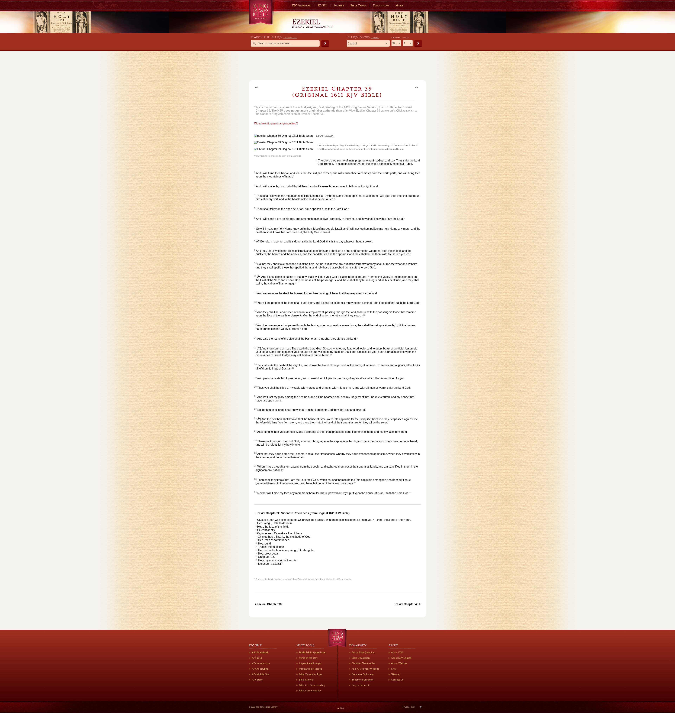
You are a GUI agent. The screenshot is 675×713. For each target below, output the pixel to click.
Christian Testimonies (363, 663)
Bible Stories (306, 679)
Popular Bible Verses (310, 668)
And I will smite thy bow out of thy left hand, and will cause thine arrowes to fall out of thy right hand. (317, 186)
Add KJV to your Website (365, 668)
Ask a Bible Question (363, 652)
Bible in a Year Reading (312, 685)
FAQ (393, 668)
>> (416, 87)
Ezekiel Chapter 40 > (407, 604)
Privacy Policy (409, 707)
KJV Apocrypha (260, 668)
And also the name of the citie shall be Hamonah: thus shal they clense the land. (306, 338)
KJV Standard (301, 5)
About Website (399, 663)
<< (256, 87)
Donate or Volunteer (363, 674)
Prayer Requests (361, 685)
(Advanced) (290, 37)
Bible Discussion (361, 657)
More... (400, 5)
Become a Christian (362, 679)
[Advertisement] (337, 67)
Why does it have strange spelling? (276, 123)
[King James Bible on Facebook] (420, 707)
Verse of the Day (308, 657)
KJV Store (257, 679)
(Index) (375, 37)
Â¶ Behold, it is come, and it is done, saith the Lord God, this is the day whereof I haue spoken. (314, 241)
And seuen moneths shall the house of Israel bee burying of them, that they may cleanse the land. (317, 293)
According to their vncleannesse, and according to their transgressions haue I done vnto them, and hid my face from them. (332, 431)
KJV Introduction (261, 663)
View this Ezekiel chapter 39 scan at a (277, 156)
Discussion (381, 5)
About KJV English (401, 657)
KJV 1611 (322, 5)
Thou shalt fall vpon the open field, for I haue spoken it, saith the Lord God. (302, 209)
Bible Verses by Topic (311, 674)
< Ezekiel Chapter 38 (268, 604)
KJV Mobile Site (260, 674)
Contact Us (397, 679)
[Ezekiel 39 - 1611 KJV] (285, 135)
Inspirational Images (310, 663)
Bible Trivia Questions (312, 652)
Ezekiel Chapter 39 (368, 110)
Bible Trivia (359, 5)
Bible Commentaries (310, 690)
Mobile (339, 5)
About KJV (397, 652)
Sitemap (395, 674)
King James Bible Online (262, 12)
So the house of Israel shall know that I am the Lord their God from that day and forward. (311, 409)
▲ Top (340, 708)
